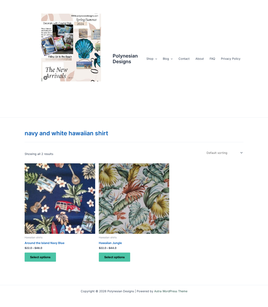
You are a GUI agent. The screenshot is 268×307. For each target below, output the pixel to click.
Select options (40, 257)
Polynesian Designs (125, 58)
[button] (155, 58)
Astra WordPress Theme (170, 291)
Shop (150, 58)
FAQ (212, 58)
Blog (166, 58)
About (199, 58)
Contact (184, 58)
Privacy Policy (230, 58)
